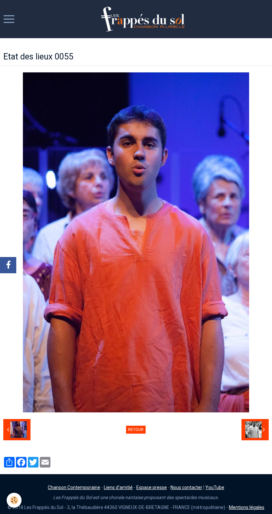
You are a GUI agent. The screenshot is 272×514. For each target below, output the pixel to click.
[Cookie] (14, 500)
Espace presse (151, 487)
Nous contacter (186, 487)
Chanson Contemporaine (74, 487)
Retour (136, 429)
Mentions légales (246, 507)
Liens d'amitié (118, 487)
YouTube (214, 487)
